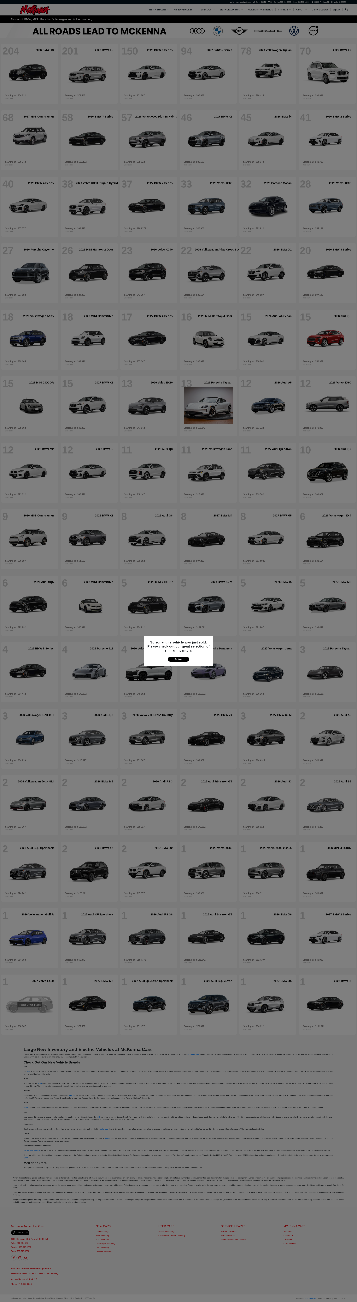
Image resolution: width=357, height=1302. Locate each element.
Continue (178, 659)
